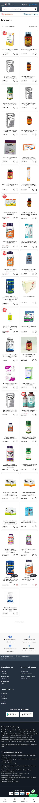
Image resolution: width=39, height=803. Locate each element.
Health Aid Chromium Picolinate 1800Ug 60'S (10, 77)
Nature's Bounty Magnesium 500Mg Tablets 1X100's (29, 464)
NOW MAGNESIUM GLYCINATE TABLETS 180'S (10, 437)
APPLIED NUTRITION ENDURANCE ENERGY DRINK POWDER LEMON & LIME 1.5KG (10, 299)
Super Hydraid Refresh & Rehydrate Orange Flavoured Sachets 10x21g (29, 494)
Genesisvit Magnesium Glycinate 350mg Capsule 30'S (10, 609)
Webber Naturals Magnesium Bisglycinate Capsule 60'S (10, 465)
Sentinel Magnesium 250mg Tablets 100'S (10, 185)
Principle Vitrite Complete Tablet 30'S (10, 384)
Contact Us (4, 673)
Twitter (3, 701)
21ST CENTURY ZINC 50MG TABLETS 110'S (29, 270)
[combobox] (19, 9)
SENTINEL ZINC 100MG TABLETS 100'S (29, 355)
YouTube (3, 703)
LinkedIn (3, 696)
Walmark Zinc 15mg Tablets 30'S (10, 50)
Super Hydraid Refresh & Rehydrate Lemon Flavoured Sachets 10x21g (10, 522)
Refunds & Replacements (28, 676)
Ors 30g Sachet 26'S (29, 296)
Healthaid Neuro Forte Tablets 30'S (29, 384)
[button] (33, 5)
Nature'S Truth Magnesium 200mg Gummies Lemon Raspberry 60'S (28, 551)
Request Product (25, 678)
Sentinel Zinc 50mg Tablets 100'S (29, 50)
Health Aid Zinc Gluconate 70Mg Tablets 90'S (28, 104)
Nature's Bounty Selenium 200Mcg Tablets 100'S (10, 104)
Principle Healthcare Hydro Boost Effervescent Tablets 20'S (29, 242)
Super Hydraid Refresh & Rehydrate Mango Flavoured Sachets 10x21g (10, 494)
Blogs (2, 683)
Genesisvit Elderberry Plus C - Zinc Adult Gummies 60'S (10, 356)
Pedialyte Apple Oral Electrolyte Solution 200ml (29, 521)
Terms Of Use (5, 676)
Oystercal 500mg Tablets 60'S (10, 158)
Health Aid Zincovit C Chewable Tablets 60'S (28, 158)
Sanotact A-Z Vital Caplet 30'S (28, 327)
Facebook (4, 693)
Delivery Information (26, 673)
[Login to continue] (14, 53)
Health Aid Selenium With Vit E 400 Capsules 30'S (10, 411)
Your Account (24, 671)
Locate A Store (5, 681)
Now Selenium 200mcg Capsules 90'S (10, 270)
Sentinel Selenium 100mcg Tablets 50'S (28, 77)
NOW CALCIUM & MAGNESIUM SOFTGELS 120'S (28, 579)
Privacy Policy (5, 678)
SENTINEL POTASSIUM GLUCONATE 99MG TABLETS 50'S (29, 214)
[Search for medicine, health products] (35, 9)
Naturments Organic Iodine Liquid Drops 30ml (29, 411)
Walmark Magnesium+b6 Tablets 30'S (10, 213)
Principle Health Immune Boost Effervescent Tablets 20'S (29, 186)
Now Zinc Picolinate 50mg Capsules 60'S (10, 241)
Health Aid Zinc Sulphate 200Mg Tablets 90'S (10, 131)
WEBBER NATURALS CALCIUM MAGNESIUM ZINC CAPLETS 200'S (10, 551)
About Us (3, 671)
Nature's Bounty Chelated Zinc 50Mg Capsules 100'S (29, 437)
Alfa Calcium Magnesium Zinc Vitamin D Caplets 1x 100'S (10, 328)
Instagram (4, 698)
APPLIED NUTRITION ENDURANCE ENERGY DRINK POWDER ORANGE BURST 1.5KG (10, 580)
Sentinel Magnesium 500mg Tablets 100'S (29, 131)
